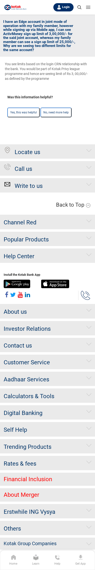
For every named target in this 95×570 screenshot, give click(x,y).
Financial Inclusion (28, 479)
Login (66, 7)
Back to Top (71, 205)
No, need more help (56, 112)
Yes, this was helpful (23, 112)
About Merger (21, 494)
